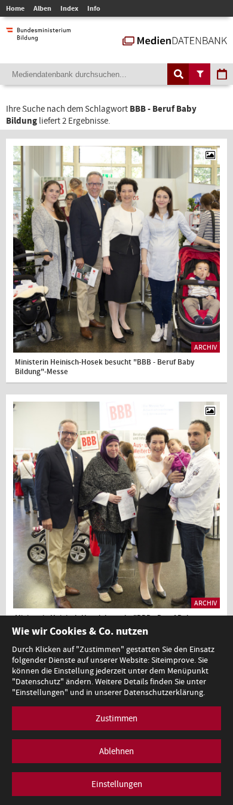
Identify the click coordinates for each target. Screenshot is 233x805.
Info (93, 8)
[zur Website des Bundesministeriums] (38, 35)
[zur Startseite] (174, 39)
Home (15, 8)
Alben (42, 8)
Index (69, 8)
